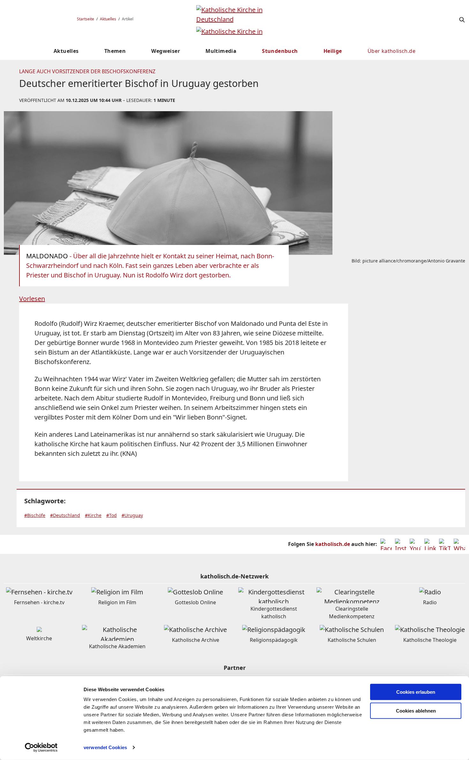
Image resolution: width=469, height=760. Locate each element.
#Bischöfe (34, 515)
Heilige (333, 50)
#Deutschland (65, 515)
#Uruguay (132, 515)
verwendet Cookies (105, 747)
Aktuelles (108, 19)
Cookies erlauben (415, 692)
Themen (115, 50)
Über (391, 50)
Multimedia (220, 50)
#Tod (111, 515)
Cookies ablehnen (416, 710)
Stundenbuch (280, 50)
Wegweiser (165, 50)
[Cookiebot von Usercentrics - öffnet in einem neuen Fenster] (41, 747)
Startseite (85, 19)
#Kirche (93, 515)
